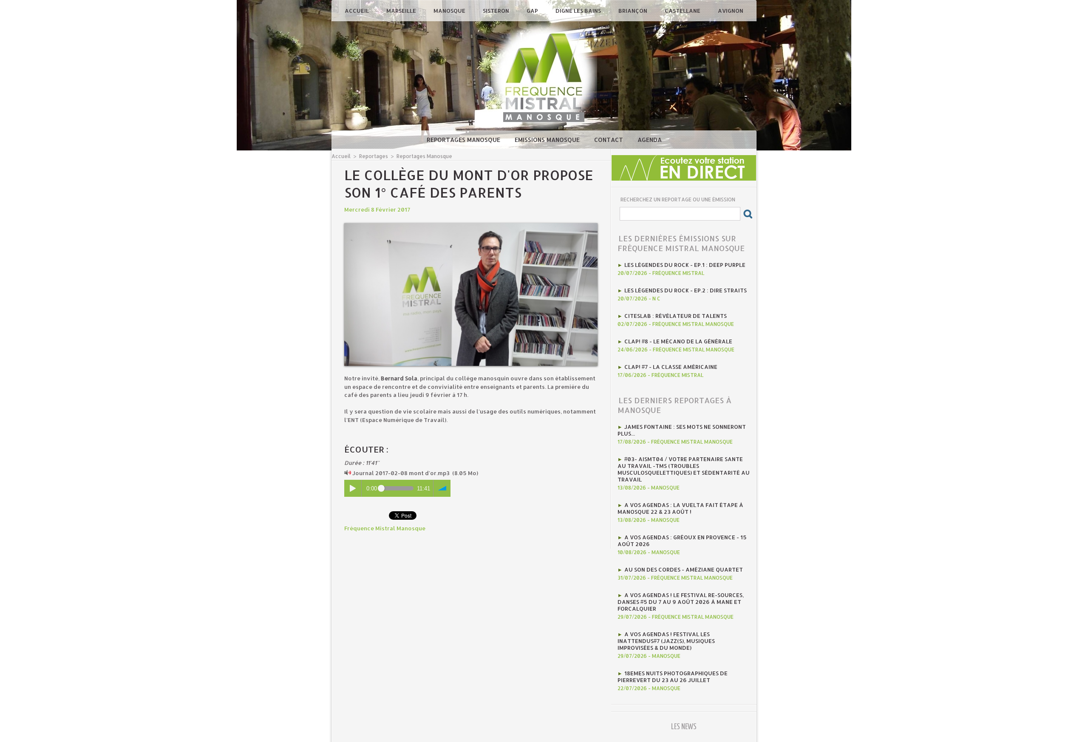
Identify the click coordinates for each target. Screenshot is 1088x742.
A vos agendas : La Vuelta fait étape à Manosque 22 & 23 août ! (680, 508)
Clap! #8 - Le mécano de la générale (678, 341)
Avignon (730, 10)
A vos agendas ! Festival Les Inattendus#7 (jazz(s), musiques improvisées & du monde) (666, 641)
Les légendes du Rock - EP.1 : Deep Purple (684, 264)
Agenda (650, 139)
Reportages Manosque (464, 139)
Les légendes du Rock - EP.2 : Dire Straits (685, 290)
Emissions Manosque (548, 139)
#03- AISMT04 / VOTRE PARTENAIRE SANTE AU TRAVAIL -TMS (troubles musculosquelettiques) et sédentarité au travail (684, 469)
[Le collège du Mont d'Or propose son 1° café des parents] (471, 225)
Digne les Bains (578, 10)
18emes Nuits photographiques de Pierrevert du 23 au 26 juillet (673, 676)
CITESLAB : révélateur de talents (675, 315)
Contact (609, 139)
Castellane (683, 10)
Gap (533, 10)
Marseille (401, 10)
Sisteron (496, 10)
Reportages (373, 156)
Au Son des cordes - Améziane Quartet (683, 569)
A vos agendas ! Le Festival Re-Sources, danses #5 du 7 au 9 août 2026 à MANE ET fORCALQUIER (681, 602)
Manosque (450, 10)
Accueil (357, 10)
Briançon (633, 10)
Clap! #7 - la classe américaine (670, 366)
